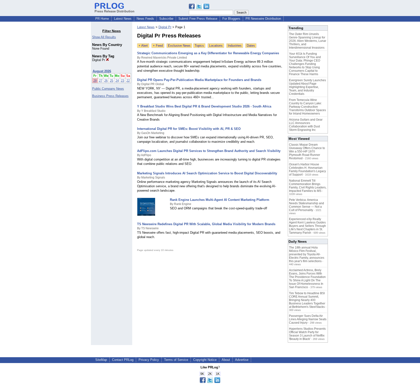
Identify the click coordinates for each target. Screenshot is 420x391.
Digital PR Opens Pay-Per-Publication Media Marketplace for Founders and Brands (199, 80)
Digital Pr (99, 60)
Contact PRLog (122, 360)
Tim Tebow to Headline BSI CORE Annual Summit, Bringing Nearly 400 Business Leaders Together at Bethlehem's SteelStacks (307, 300)
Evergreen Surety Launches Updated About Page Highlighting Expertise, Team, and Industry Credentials (307, 87)
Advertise (241, 360)
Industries (235, 45)
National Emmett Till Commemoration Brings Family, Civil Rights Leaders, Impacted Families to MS (307, 186)
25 (111, 80)
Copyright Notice (205, 360)
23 (122, 80)
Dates (251, 45)
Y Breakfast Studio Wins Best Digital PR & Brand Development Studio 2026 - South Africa (204, 106)
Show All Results (104, 37)
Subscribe (166, 18)
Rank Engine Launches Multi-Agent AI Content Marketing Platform (219, 200)
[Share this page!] (199, 8)
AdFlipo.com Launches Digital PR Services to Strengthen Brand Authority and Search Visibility (208, 151)
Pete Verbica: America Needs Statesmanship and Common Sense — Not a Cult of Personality (306, 205)
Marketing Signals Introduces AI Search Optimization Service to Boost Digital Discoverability (207, 173)
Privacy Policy (149, 360)
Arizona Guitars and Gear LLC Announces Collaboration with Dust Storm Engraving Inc (306, 125)
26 (106, 80)
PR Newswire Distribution (263, 18)
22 (128, 80)
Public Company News (108, 88)
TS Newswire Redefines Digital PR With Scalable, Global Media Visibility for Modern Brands (206, 224)
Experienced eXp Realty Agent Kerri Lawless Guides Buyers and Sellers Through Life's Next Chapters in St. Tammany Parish (307, 225)
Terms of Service (176, 360)
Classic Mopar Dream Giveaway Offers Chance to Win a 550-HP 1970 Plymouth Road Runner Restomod (307, 151)
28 (95, 80)
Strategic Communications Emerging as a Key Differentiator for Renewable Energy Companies (208, 53)
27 (100, 80)
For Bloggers (231, 18)
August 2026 (102, 71)
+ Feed (158, 45)
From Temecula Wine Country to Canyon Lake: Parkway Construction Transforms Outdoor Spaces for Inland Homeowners (307, 106)
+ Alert (143, 45)
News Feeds (145, 18)
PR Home (102, 18)
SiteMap (101, 360)
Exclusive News (179, 45)
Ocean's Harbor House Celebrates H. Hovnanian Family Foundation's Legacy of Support (307, 169)
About (226, 360)
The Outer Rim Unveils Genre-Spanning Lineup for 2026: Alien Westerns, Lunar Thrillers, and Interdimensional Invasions (307, 40)
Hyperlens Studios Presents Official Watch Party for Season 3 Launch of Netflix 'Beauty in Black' (307, 334)
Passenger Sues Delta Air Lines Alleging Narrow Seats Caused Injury (307, 319)
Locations (216, 45)
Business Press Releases (110, 96)
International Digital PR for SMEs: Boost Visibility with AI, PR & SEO (189, 129)
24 (117, 80)
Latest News (122, 18)
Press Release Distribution (114, 11)
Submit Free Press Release (197, 18)
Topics (199, 45)
